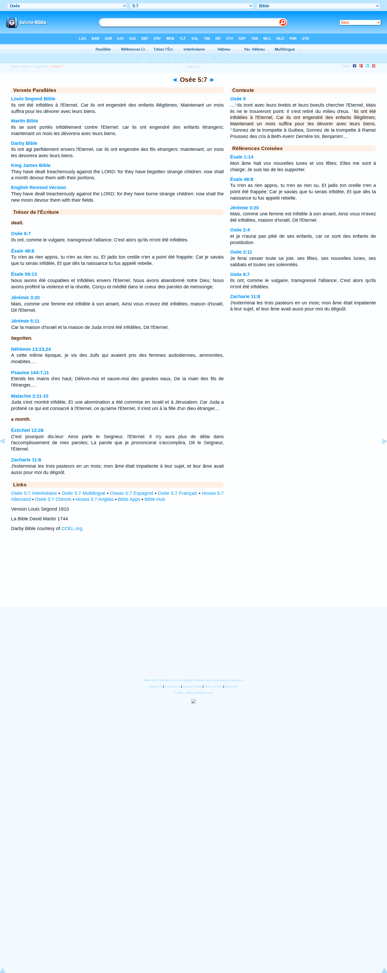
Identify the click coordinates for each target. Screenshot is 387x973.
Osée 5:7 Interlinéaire (34, 493)
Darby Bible (24, 143)
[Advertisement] (193, 574)
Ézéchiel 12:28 (27, 430)
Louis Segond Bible (33, 98)
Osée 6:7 (21, 233)
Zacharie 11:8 (26, 459)
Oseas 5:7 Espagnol (131, 493)
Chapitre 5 (40, 66)
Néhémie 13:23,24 (31, 349)
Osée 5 (238, 98)
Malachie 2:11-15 (29, 396)
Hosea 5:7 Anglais (95, 499)
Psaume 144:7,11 (30, 372)
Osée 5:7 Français (177, 493)
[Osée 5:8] (380, 453)
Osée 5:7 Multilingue (83, 493)
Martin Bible (24, 121)
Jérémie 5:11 (25, 321)
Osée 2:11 (241, 252)
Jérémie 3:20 (25, 297)
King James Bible (31, 165)
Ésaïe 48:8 (22, 251)
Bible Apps (129, 499)
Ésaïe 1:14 (241, 157)
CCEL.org (71, 528)
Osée (26, 66)
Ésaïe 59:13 (24, 274)
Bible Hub (155, 499)
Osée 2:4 (240, 230)
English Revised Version (38, 187)
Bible (15, 66)
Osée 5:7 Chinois (53, 499)
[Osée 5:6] (6, 453)
